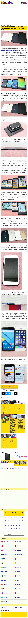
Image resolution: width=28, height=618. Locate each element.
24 (8, 528)
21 (19, 525)
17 (8, 525)
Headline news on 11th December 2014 (6, 462)
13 (16, 523)
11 (11, 523)
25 (11, 528)
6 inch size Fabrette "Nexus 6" (9, 50)
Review (19, 468)
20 (16, 525)
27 (16, 528)
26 (14, 528)
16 (5, 525)
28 (19, 528)
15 (22, 523)
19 (13, 525)
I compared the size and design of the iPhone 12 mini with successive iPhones (13, 441)
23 (5, 528)
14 (19, 523)
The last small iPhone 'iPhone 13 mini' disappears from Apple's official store (21, 407)
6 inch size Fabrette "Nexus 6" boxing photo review (13, 406)
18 (11, 525)
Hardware (14, 468)
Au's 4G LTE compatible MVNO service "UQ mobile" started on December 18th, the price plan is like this (20, 463)
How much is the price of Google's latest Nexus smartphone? (5, 421)
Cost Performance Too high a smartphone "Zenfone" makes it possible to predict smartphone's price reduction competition (5, 443)
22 (22, 525)
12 (13, 523)
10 (8, 523)
